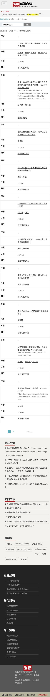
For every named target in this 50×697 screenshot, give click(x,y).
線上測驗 (8, 695)
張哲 (27, 213)
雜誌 (7, 19)
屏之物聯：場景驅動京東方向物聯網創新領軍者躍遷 (26, 522)
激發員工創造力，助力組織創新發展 (19, 526)
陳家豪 (35, 362)
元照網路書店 (12, 636)
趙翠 (27, 53)
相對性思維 (37, 544)
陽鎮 (19, 177)
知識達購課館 (12, 644)
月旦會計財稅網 (13, 581)
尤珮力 (9, 544)
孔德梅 (33, 53)
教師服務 (44, 695)
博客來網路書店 (13, 648)
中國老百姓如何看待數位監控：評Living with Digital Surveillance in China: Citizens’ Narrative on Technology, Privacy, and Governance (26, 451)
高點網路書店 (12, 640)
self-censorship (40, 549)
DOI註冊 (10, 623)
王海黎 (41, 53)
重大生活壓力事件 (24, 550)
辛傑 (19, 249)
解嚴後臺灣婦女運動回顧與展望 (18, 512)
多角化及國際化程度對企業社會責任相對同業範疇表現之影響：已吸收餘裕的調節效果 (32, 85)
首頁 (2, 19)
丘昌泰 (20, 406)
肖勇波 (20, 53)
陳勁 (25, 177)
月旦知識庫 (11, 652)
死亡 (37, 554)
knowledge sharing (22, 544)
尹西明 (26, 284)
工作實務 (23, 559)
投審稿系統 (11, 619)
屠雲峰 (26, 249)
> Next (29, 431)
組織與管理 (22, 118)
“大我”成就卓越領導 (13, 517)
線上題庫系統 (12, 610)
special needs (11, 559)
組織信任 (10, 550)
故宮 (44, 554)
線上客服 (21, 695)
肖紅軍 (20, 213)
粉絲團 (32, 695)
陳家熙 (28, 362)
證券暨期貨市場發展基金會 (18, 589)
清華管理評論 (23, 68)
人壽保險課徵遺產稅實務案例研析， (22, 14)
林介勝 (20, 105)
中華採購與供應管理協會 (17, 593)
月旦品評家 (11, 657)
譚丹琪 (28, 105)
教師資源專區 (12, 606)
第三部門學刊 (23, 374)
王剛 (25, 55)
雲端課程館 (11, 615)
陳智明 (20, 362)
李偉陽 (20, 141)
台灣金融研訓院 (13, 585)
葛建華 (20, 320)
